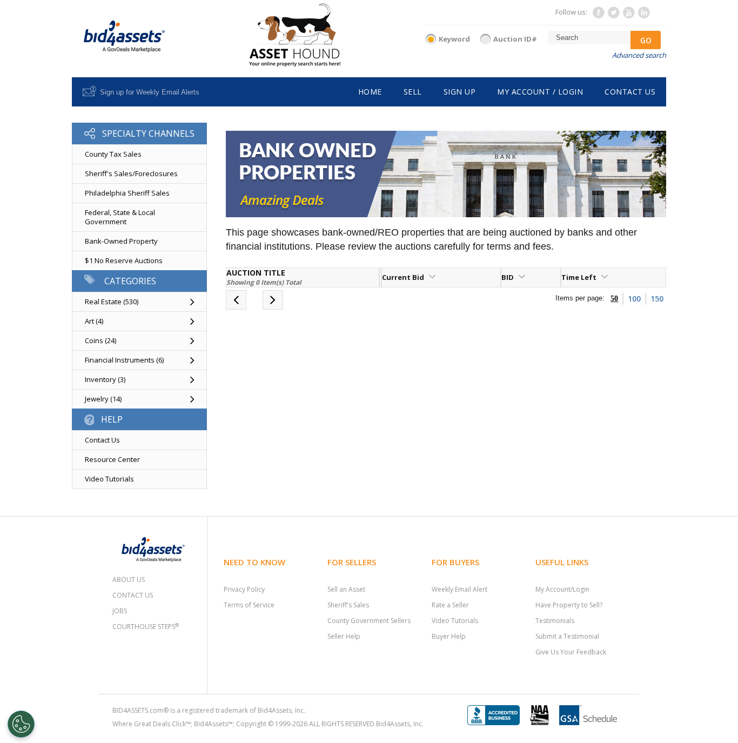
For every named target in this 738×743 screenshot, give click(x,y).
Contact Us (102, 440)
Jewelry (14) (103, 399)
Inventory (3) (105, 379)
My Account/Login (562, 589)
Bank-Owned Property (121, 241)
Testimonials (554, 620)
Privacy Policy (244, 589)
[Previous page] (236, 301)
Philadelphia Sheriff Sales (127, 193)
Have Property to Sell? (568, 605)
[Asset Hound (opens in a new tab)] (294, 35)
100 (634, 298)
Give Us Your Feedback (570, 652)
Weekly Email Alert (459, 589)
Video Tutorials (109, 479)
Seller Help (343, 636)
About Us (128, 579)
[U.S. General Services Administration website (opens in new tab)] (592, 714)
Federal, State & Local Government (120, 216)
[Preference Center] (21, 724)
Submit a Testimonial (567, 636)
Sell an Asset (346, 589)
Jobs (119, 610)
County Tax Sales (113, 154)
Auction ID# (515, 39)
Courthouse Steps (145, 626)
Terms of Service (249, 605)
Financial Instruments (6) (124, 360)
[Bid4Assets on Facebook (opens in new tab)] (598, 16)
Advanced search (639, 55)
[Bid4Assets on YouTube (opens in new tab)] (628, 16)
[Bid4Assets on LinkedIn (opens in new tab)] (643, 16)
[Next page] (273, 301)
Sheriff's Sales (348, 605)
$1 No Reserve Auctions (124, 260)
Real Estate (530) (111, 301)
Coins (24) (100, 340)
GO (646, 40)
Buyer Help (449, 636)
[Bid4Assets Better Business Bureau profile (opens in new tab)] (497, 714)
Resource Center (112, 459)
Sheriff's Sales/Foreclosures (131, 173)
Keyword (454, 39)
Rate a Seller (450, 605)
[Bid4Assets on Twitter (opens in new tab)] (613, 16)
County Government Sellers (369, 620)
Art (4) (94, 321)
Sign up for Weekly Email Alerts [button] (149, 92)
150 (656, 298)
